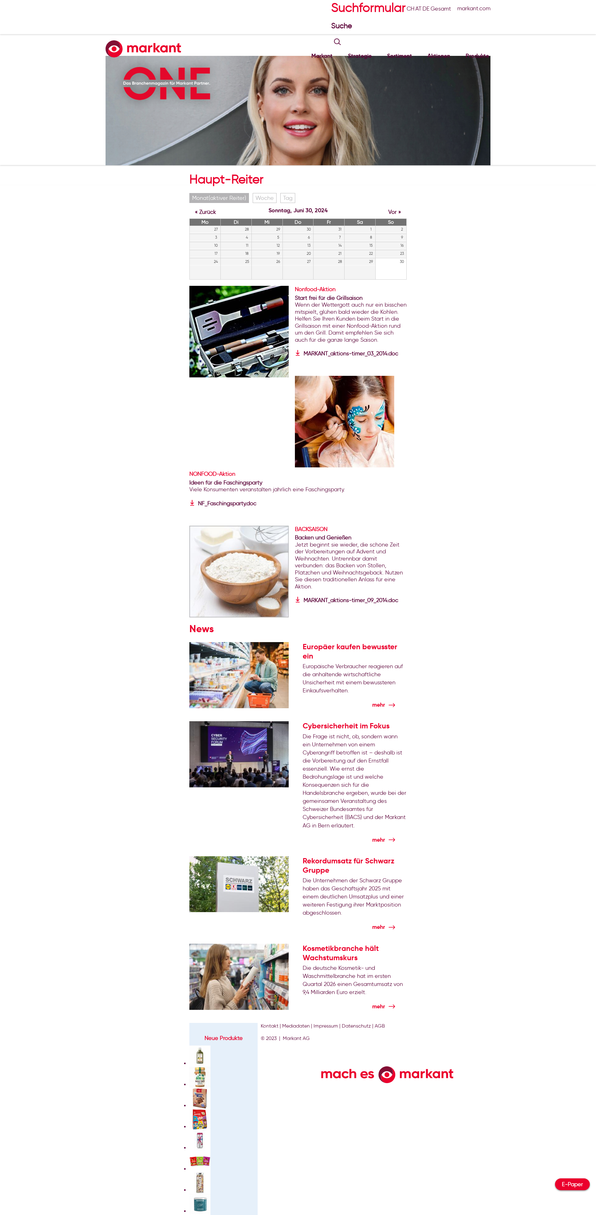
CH (410, 8)
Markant (321, 55)
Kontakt (269, 1026)
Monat (219, 198)
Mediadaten (296, 1026)
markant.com (473, 8)
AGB (380, 1026)
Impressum (326, 1026)
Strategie (360, 55)
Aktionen (438, 55)
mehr (378, 704)
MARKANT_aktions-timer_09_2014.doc (351, 600)
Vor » (394, 212)
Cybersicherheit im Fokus (346, 726)
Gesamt (441, 8)
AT (418, 8)
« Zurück (205, 212)
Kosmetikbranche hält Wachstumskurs (341, 953)
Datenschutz (356, 1026)
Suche (342, 25)
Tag (287, 198)
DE (426, 8)
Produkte (477, 55)
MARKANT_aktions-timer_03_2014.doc (351, 353)
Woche (264, 198)
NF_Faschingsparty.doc (227, 503)
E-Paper (572, 1184)
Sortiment (399, 55)
